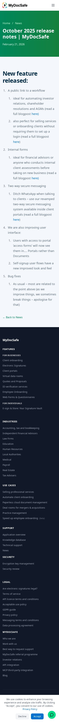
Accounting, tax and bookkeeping (21, 428)
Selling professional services (18, 491)
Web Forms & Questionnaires (19, 397)
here (16, 142)
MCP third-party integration (18, 670)
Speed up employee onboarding (24, 518)
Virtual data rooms (13, 376)
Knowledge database (14, 539)
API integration (11, 664)
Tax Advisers (9, 475)
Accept (37, 716)
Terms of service (11, 593)
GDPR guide (9, 609)
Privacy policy (10, 614)
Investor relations (12, 659)
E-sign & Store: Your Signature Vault (22, 408)
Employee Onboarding (15, 391)
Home (6, 23)
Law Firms (8, 438)
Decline (22, 716)
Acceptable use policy (14, 604)
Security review (11, 568)
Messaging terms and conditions (21, 620)
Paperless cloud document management (25, 502)
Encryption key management (18, 563)
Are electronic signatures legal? (20, 588)
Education (8, 443)
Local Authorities (12, 454)
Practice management (15, 512)
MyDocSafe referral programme (20, 654)
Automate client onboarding (18, 497)
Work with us (10, 643)
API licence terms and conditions (21, 599)
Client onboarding (13, 360)
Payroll (6, 464)
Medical (7, 459)
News (18, 23)
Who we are (9, 638)
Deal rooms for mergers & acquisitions (24, 507)
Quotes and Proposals (15, 381)
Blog (5, 675)
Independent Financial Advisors (20, 433)
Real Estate (9, 470)
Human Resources (13, 449)
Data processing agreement (18, 625)
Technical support (12, 545)
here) (35, 114)
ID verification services (15, 386)
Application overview (14, 534)
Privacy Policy (30, 709)
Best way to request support (18, 649)
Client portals (10, 370)
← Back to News (13, 317)
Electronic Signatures (14, 365)
